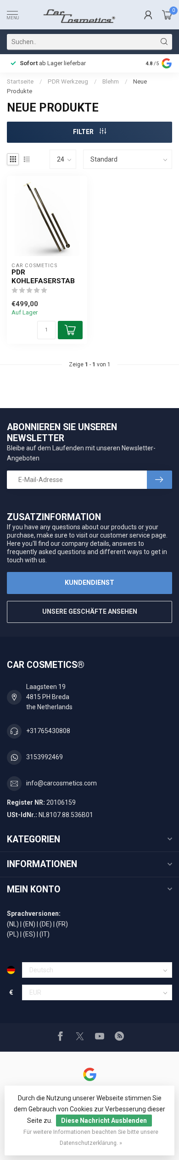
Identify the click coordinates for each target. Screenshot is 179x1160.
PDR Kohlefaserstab (43, 276)
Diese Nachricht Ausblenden (104, 1120)
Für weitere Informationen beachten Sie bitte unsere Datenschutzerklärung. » (90, 1137)
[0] (167, 15)
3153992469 (44, 757)
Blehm (110, 81)
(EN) (29, 924)
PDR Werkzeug (68, 81)
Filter (84, 131)
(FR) (62, 924)
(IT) (44, 934)
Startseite (20, 81)
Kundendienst (89, 582)
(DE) (45, 924)
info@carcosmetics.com (61, 783)
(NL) (13, 924)
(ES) (29, 934)
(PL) (13, 934)
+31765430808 (48, 730)
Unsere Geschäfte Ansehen (89, 611)
